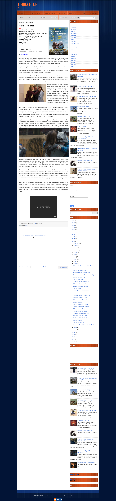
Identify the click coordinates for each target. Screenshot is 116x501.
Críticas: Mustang (77, 302)
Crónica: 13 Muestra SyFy (79, 277)
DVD (72, 50)
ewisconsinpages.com (74, 495)
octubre (76, 247)
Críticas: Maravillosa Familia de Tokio (86, 96)
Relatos (72, 45)
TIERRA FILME (27, 4)
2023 (73, 225)
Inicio (44, 266)
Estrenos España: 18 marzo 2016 (81, 281)
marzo (75, 263)
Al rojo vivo (73, 64)
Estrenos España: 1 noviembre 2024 (86, 462)
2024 (73, 223)
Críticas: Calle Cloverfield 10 (80, 284)
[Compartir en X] (40, 223)
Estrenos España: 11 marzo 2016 (81, 295)
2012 (73, 339)
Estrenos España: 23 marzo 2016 (81, 272)
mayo (75, 259)
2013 (73, 337)
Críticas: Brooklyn (77, 320)
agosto (75, 252)
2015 (73, 332)
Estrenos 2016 (93, 13)
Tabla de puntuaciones (49, 13)
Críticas (26, 225)
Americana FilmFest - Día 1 (80, 315)
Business (72, 480)
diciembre (76, 243)
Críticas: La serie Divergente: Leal (81, 299)
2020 (73, 232)
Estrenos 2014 (32, 17)
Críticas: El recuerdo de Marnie (80, 286)
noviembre (76, 245)
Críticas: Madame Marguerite (80, 270)
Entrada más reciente (24, 267)
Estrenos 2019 (62, 13)
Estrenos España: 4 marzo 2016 (81, 313)
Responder (25, 239)
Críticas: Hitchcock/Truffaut (80, 268)
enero (75, 329)
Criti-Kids (73, 56)
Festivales (73, 29)
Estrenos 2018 (72, 13)
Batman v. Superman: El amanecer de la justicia (85, 275)
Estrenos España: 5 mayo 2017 (85, 116)
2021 (73, 229)
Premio (72, 66)
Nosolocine (73, 58)
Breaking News (74, 475)
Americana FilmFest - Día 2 (80, 311)
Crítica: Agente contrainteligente (81, 290)
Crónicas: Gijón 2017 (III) (83, 106)
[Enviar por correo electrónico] (37, 223)
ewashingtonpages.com (54, 495)
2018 (73, 236)
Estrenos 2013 (42, 17)
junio (75, 257)
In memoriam (74, 33)
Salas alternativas (75, 43)
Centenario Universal (76, 48)
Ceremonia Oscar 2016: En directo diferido (83, 324)
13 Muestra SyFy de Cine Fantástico (82, 318)
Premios (73, 31)
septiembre (76, 250)
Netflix (72, 39)
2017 (73, 239)
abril (75, 261)
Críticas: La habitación (78, 322)
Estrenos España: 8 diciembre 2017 (86, 86)
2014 (73, 334)
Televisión (73, 37)
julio (75, 254)
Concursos (73, 60)
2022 (73, 227)
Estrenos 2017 (83, 13)
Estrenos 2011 (63, 17)
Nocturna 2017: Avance (83, 126)
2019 (73, 234)
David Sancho (26, 235)
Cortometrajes (74, 54)
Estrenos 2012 (53, 17)
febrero (75, 327)
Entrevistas (73, 35)
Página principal (22, 13)
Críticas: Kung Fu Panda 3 (79, 309)
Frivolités (73, 52)
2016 (73, 241)
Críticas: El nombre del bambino (81, 306)
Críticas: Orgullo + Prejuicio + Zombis (82, 265)
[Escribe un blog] (38, 223)
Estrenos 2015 (22, 17)
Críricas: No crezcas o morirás (80, 304)
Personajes (73, 41)
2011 (73, 341)
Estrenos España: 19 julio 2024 (85, 160)
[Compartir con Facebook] (41, 223)
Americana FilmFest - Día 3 (80, 297)
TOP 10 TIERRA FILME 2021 (35, 13)
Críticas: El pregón (77, 288)
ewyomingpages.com (84, 495)
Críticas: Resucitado (78, 279)
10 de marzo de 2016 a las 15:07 (38, 235)
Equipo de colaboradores (76, 17)
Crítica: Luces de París (79, 293)
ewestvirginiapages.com (65, 495)
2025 (73, 220)
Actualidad (73, 27)
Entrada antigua (63, 267)
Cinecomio (73, 62)
